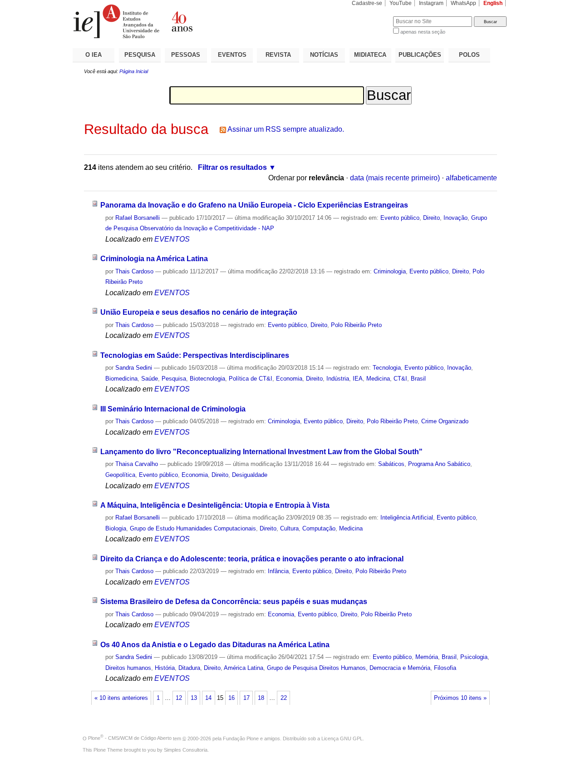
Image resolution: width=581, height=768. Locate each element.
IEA (358, 378)
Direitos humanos (128, 667)
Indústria (337, 378)
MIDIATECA (370, 54)
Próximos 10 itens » (460, 698)
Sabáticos (391, 464)
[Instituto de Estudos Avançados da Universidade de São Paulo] (181, 21)
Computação (318, 528)
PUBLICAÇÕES (420, 54)
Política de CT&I (250, 378)
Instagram (431, 3)
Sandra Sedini (133, 367)
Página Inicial (133, 71)
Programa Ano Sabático (439, 464)
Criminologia (390, 271)
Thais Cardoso (134, 271)
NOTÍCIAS (324, 54)
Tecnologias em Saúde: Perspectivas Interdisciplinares (194, 355)
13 (194, 698)
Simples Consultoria (185, 750)
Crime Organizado (444, 421)
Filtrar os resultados (232, 167)
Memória (426, 657)
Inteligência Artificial (406, 517)
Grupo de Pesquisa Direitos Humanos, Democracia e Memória (348, 667)
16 (231, 698)
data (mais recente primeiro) (395, 178)
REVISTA (278, 54)
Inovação (455, 217)
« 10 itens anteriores (121, 698)
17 (246, 698)
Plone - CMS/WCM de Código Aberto (130, 738)
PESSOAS (185, 54)
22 (284, 698)
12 (179, 698)
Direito (431, 217)
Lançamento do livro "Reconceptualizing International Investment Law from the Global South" (261, 452)
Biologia (115, 528)
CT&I (400, 378)
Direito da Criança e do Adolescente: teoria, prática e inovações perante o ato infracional (252, 559)
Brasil (418, 378)
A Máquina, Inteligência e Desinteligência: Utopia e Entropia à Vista (215, 505)
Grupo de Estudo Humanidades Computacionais (193, 528)
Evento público (399, 217)
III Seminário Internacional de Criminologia (173, 409)
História (165, 667)
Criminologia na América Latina (154, 259)
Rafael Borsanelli (137, 217)
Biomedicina (121, 378)
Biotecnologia (207, 378)
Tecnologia (387, 367)
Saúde (149, 378)
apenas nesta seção (422, 32)
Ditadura (189, 667)
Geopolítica (120, 474)
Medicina (378, 378)
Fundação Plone (241, 738)
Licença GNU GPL (342, 738)
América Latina (243, 667)
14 (208, 698)
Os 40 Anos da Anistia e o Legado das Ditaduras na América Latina (215, 645)
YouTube (400, 3)
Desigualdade (249, 474)
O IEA (93, 54)
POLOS (469, 54)
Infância (278, 571)
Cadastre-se (367, 3)
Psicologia (473, 657)
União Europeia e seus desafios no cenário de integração (198, 312)
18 (261, 698)
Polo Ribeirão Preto (356, 325)
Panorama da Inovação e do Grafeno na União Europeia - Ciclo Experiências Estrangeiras (254, 205)
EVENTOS (232, 54)
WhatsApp (463, 3)
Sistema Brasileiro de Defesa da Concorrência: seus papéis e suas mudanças (233, 601)
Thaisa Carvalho (136, 464)
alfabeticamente (471, 178)
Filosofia (445, 667)
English (492, 3)
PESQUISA (139, 54)
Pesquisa (174, 378)
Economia (289, 378)
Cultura (289, 528)
